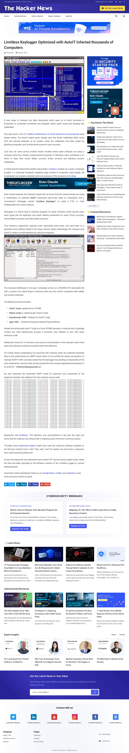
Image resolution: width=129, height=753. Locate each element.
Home (6, 16)
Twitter (58, 473)
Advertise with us (9, 738)
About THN (7, 735)
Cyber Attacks (37, 16)
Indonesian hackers (27, 445)
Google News (49, 473)
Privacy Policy (39, 742)
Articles (122, 635)
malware (53, 169)
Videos (113, 635)
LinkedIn (70, 473)
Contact (6, 742)
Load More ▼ (94, 206)
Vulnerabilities (20, 16)
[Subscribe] (95, 692)
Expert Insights (54, 16)
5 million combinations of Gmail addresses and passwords (52, 134)
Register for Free (78, 526)
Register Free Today (20, 529)
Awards (69, 16)
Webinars (37, 735)
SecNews (23, 435)
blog (74, 176)
